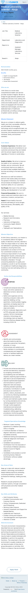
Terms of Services (22, 582)
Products (22, 581)
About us (14, 581)
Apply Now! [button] (14, 570)
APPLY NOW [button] (8, 16)
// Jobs (3, 22)
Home (7, 581)
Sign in (24, 2)
